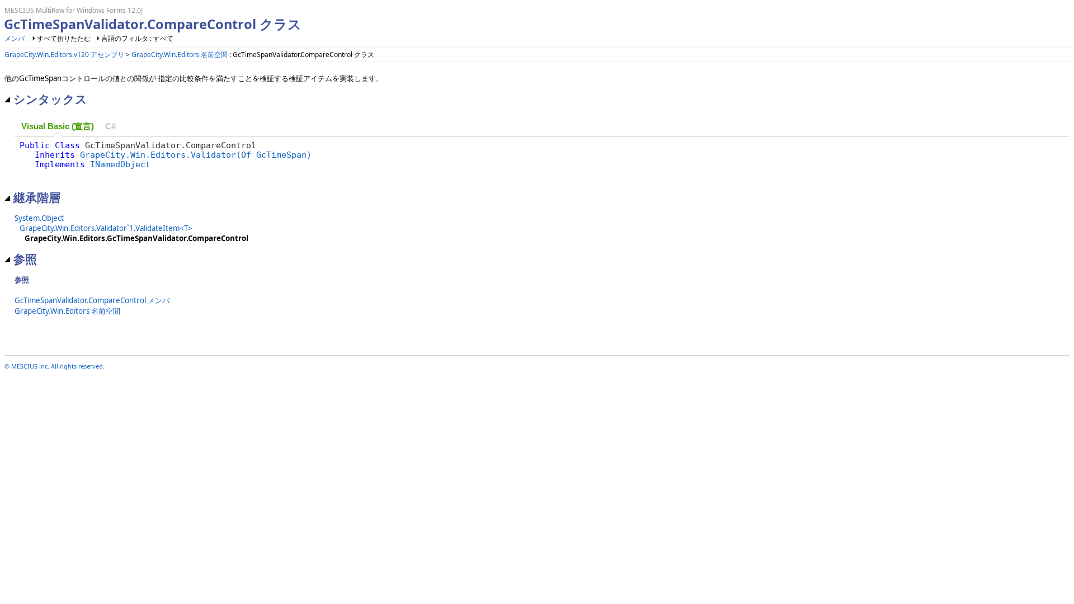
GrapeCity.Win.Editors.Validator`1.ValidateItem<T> (106, 228)
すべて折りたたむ (64, 38)
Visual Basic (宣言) (57, 126)
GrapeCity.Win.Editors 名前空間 (179, 54)
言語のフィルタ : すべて (137, 38)
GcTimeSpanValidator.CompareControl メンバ (92, 300)
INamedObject (120, 164)
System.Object (39, 218)
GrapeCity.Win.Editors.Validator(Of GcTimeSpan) (196, 154)
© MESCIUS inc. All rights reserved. (54, 366)
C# (110, 126)
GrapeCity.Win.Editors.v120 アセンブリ (64, 54)
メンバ (14, 38)
